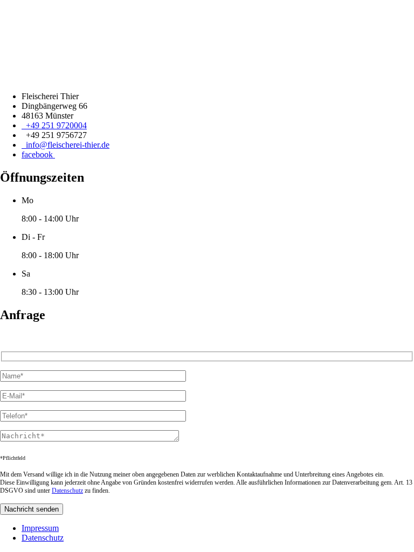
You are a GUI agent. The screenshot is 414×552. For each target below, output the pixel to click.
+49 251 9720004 (54, 125)
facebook (38, 154)
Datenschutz (67, 490)
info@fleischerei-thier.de (65, 144)
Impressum (40, 528)
